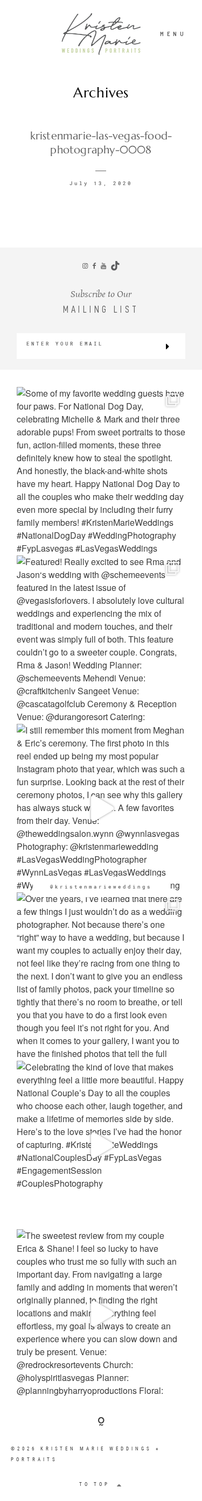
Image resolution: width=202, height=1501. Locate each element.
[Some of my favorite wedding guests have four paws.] (101, 471)
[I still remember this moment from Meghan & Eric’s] (101, 808)
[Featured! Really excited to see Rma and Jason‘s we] (101, 639)
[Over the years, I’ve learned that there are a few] (101, 976)
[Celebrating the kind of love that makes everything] (101, 1145)
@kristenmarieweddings (100, 887)
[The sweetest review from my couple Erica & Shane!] (101, 1313)
